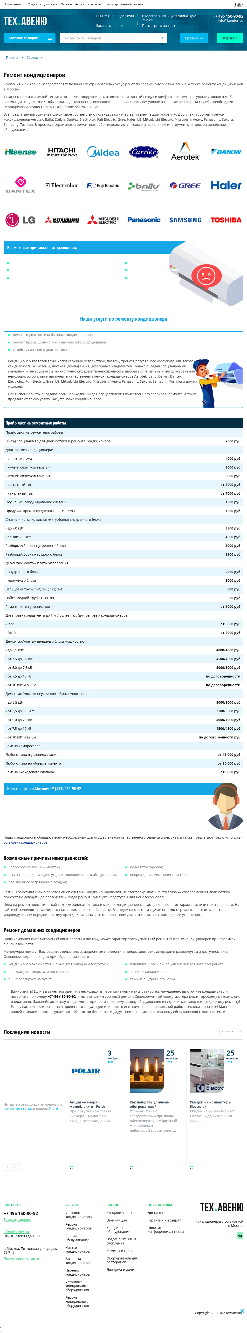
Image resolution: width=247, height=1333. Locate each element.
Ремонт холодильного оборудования (77, 1301)
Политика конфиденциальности (166, 1229)
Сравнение (194, 38)
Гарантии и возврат (164, 1220)
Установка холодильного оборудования (77, 1286)
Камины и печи (120, 1250)
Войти (238, 4)
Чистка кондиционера (77, 1249)
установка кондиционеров (26, 842)
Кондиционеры (119, 1212)
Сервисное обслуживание (77, 1237)
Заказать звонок (17, 1220)
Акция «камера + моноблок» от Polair (88, 1104)
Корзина (230, 38)
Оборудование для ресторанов (122, 1260)
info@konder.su (230, 21)
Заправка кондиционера (77, 1260)
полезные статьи (18, 1108)
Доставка (155, 1212)
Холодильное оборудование (118, 1229)
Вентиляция (117, 1220)
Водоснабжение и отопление (121, 1241)
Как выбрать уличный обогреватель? (150, 1104)
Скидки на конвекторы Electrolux (210, 1104)
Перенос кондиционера (77, 1272)
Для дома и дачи (120, 1269)
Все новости (231, 1031)
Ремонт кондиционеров (78, 1226)
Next (16, 1166)
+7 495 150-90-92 (228, 16)
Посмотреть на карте (159, 25)
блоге (53, 1108)
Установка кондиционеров (78, 1214)
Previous (7, 1166)
